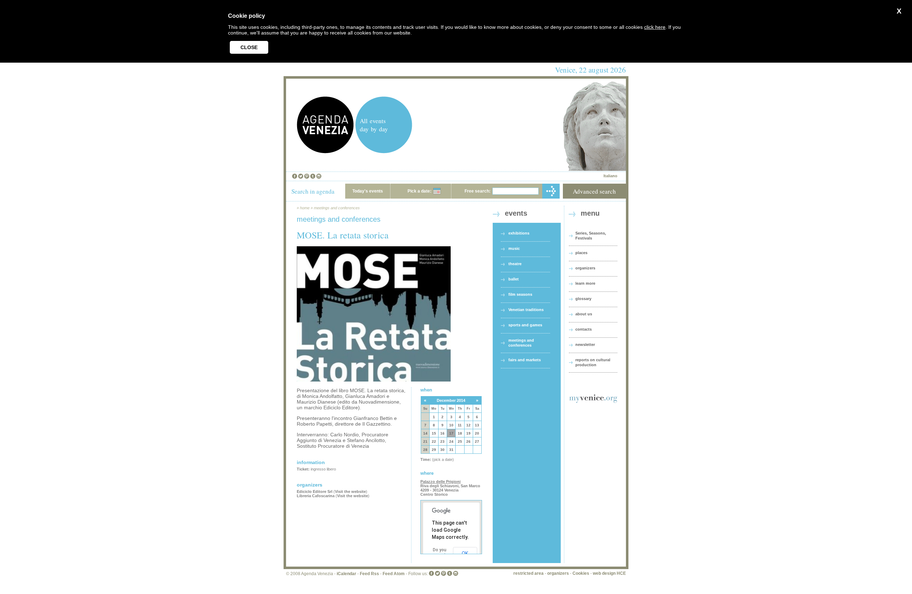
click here (654, 27)
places (581, 253)
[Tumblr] (312, 176)
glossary (583, 298)
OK (465, 553)
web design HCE (609, 573)
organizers (585, 268)
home (305, 208)
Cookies (580, 573)
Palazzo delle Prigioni (440, 481)
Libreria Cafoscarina (316, 496)
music (514, 248)
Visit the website (350, 491)
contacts (583, 329)
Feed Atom (394, 573)
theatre (515, 264)
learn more (585, 283)
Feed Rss (369, 573)
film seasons (520, 294)
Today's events (367, 191)
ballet (513, 279)
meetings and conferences (337, 208)
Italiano (610, 176)
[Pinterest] (306, 176)
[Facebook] (294, 176)
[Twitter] (300, 176)
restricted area (528, 573)
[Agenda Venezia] (325, 151)
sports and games (525, 325)
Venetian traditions (526, 309)
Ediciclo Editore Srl (314, 491)
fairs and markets (524, 360)
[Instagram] (318, 176)
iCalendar (346, 573)
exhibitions (518, 233)
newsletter (585, 344)
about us (583, 314)
